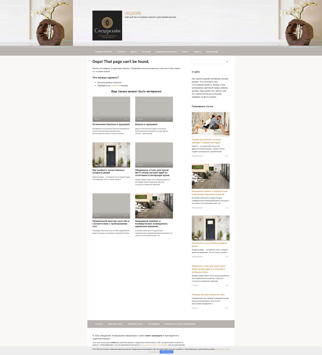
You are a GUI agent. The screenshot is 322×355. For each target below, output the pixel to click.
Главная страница (103, 51)
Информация (212, 51)
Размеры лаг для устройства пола (208, 294)
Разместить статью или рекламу (179, 324)
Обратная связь (115, 324)
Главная (99, 324)
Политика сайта (135, 324)
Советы (197, 51)
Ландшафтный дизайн (166, 51)
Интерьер (146, 51)
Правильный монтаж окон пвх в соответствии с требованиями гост (111, 224)
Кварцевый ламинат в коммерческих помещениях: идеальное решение (151, 224)
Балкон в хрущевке (146, 124)
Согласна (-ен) (166, 352)
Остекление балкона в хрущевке (111, 124)
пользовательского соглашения (154, 345)
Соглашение (153, 324)
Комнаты (121, 51)
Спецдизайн (133, 13)
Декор (134, 51)
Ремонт (185, 51)
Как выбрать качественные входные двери (108, 171)
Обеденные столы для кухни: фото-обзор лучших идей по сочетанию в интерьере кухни (152, 173)
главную (115, 85)
